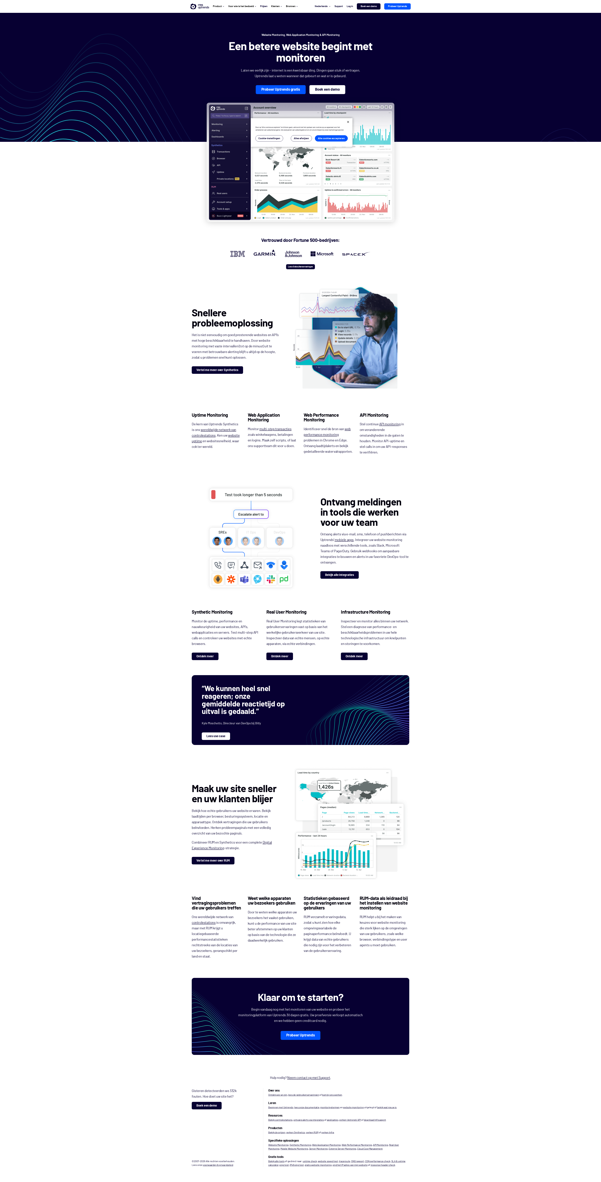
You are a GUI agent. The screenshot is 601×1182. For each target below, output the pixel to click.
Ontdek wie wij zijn (277, 1095)
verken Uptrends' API (350, 1120)
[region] (301, 132)
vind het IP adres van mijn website (350, 1165)
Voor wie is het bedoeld (241, 6)
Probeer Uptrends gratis (280, 89)
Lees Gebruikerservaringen (300, 267)
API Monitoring (380, 1145)
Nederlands (321, 6)
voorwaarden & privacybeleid (218, 1165)
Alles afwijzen (301, 138)
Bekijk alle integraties (339, 575)
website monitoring (353, 1107)
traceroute (344, 1161)
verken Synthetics (295, 1132)
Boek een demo (369, 6)
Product (217, 6)
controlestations (204, 922)
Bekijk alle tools (276, 1161)
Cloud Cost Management (370, 1149)
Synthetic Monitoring (300, 1145)
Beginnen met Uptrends (280, 1107)
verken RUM (312, 1132)
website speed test (328, 1161)
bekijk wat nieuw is (387, 1107)
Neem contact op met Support (308, 1077)
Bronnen (290, 6)
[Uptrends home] (199, 6)
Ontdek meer (205, 656)
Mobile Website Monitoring (294, 1149)
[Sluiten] (348, 121)
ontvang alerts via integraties (308, 1120)
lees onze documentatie (306, 1107)
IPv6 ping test (297, 1165)
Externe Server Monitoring (342, 1149)
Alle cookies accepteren (331, 138)
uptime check (310, 1161)
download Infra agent (375, 1120)
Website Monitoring (278, 1145)
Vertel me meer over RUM (213, 860)
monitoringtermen (330, 1107)
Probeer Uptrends (397, 6)
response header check (383, 1165)
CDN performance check (377, 1161)
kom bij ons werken (332, 1095)
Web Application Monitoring (326, 1145)
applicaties (332, 1120)
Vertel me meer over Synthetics (217, 370)
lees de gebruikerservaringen (303, 1095)
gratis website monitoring (318, 1165)
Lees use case (215, 736)
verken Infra (327, 1132)
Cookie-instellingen (269, 138)
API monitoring (390, 424)
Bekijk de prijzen (276, 1132)
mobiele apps (344, 540)
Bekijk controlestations (280, 1120)
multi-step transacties (275, 429)
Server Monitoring (318, 1149)
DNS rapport (357, 1161)
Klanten (275, 6)
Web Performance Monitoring (357, 1145)
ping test (284, 1165)
